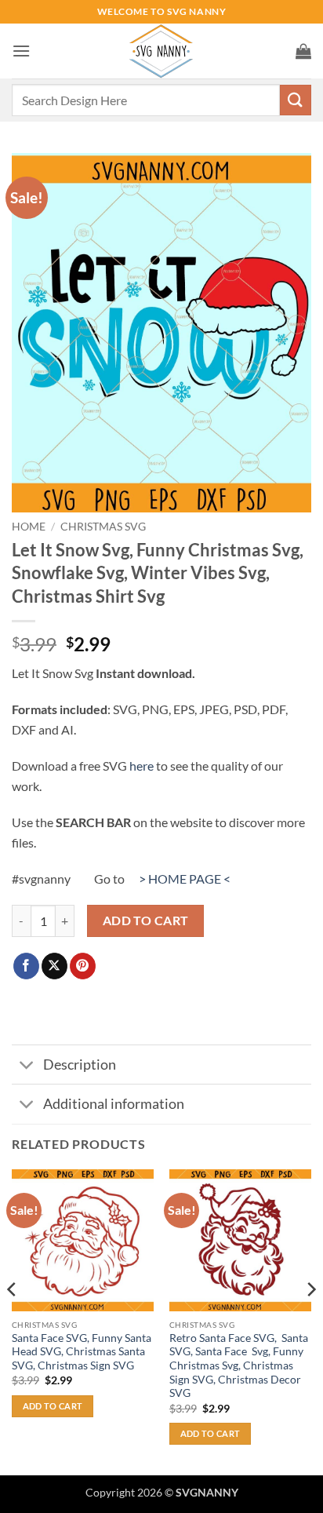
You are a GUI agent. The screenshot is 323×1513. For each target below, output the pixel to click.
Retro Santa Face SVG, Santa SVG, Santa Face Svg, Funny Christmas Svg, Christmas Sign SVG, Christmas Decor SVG (238, 1366)
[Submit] (295, 100)
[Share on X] (54, 966)
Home (28, 526)
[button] (21, 50)
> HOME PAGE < (184, 878)
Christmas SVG (103, 526)
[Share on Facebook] (26, 966)
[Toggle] (27, 1066)
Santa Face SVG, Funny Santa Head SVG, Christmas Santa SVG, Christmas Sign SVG (81, 1352)
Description (79, 1064)
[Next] (310, 1321)
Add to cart (146, 920)
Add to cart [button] (53, 1406)
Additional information (113, 1104)
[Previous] (12, 1321)
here (141, 765)
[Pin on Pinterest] (83, 966)
